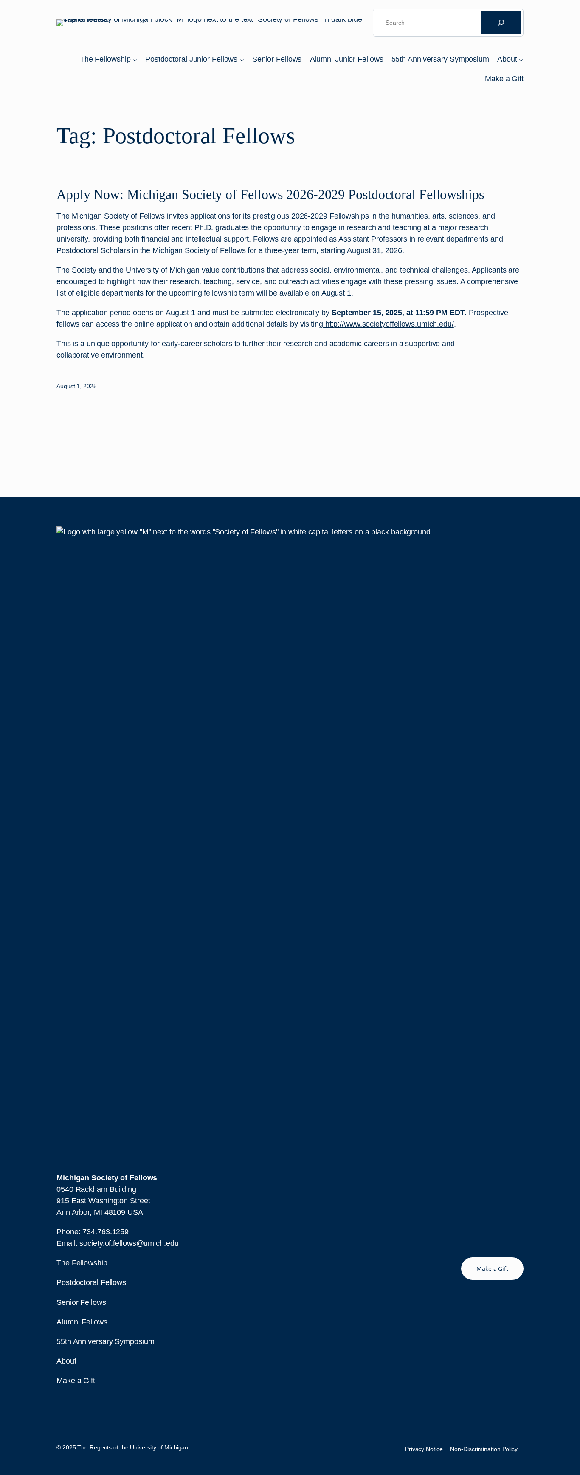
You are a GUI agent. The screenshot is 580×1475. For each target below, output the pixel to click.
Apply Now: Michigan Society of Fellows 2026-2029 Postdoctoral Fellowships (270, 194)
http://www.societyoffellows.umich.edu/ (388, 324)
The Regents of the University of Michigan (132, 1447)
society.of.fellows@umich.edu (128, 1243)
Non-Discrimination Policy (484, 1449)
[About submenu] (521, 59)
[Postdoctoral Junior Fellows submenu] (241, 59)
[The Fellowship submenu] (134, 59)
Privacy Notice (424, 1449)
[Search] (501, 22)
